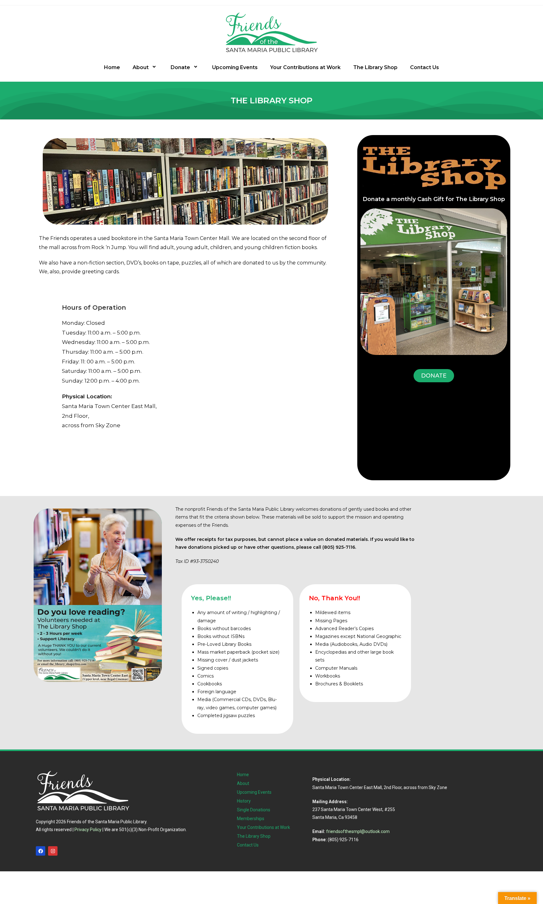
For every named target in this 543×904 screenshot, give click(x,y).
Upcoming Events (235, 67)
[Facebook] (40, 851)
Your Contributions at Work (305, 67)
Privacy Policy (87, 829)
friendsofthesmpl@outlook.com (358, 831)
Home (112, 67)
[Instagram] (53, 851)
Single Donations (253, 809)
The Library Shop (375, 67)
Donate (180, 67)
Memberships (250, 818)
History (244, 800)
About (141, 67)
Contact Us (424, 67)
